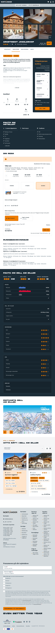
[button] (27, 193)
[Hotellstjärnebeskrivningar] (12, 44)
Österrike (25, 44)
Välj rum (42, 108)
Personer (39, 88)
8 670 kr (38, 64)
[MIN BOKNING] (51, 2)
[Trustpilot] (17, 622)
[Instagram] (27, 622)
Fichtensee (8, 389)
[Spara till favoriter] (50, 37)
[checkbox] (27, 583)
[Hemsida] (6, 2)
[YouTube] (29, 622)
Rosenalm (8, 386)
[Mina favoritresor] (48, 2)
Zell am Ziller (19, 44)
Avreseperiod (40, 94)
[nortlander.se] (10, 512)
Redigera (48, 224)
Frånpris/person (41, 61)
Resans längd (41, 74)
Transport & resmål (40, 81)
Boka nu (46, 229)
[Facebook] (24, 622)
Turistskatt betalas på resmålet (43, 67)
